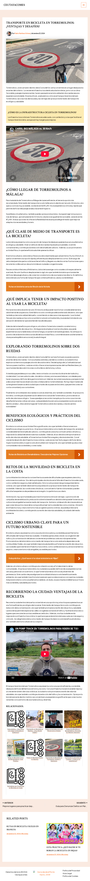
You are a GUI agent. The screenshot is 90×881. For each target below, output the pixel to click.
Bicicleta (25, 834)
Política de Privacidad (71, 870)
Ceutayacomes (14, 5)
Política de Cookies (70, 876)
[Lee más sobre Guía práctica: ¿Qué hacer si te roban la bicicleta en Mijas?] (65, 833)
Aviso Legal (67, 873)
